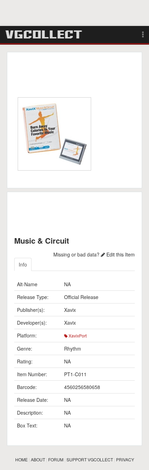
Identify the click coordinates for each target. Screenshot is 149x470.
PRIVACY (125, 459)
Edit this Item (120, 254)
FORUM (55, 459)
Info (23, 264)
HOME (21, 459)
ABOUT (38, 459)
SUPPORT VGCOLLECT (90, 459)
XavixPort (77, 335)
